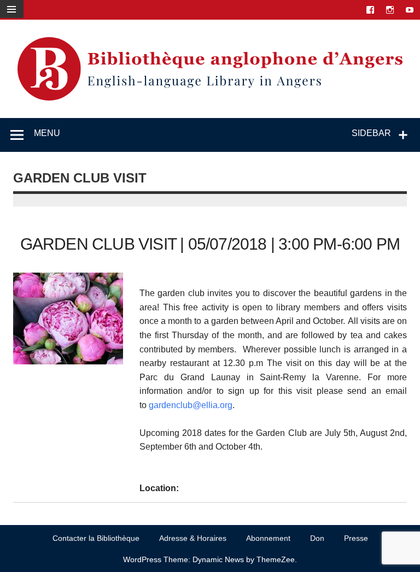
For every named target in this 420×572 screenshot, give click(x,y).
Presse (356, 538)
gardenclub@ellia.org (190, 405)
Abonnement (268, 538)
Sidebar (371, 133)
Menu (47, 133)
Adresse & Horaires (192, 538)
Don (317, 538)
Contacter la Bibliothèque (95, 538)
